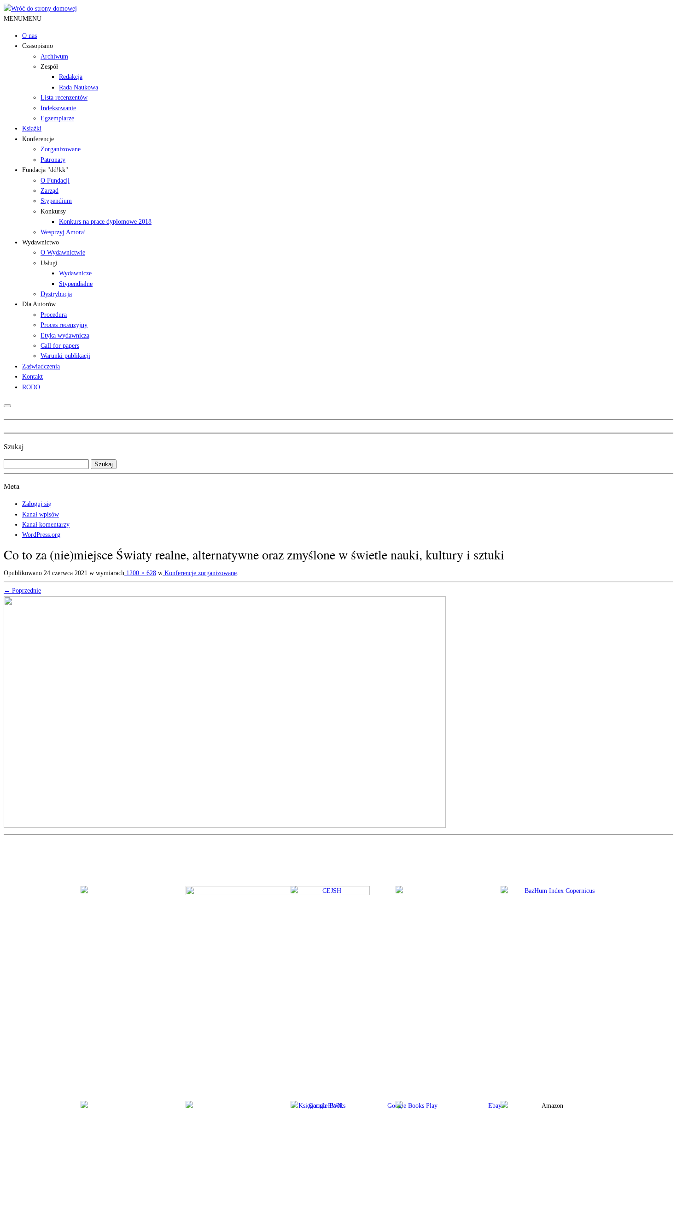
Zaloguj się (36, 503)
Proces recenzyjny (64, 324)
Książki (31, 128)
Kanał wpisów (40, 514)
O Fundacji (55, 180)
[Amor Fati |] (40, 8)
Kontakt (32, 376)
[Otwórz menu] (7, 405)
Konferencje (38, 139)
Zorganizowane (61, 149)
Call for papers (60, 345)
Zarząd (49, 190)
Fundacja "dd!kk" (45, 169)
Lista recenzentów (64, 97)
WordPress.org (41, 534)
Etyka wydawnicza (65, 335)
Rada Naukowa (78, 87)
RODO (31, 387)
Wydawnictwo (40, 242)
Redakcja (70, 76)
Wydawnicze (75, 273)
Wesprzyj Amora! (63, 232)
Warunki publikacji (65, 355)
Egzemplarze (57, 118)
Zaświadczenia (41, 366)
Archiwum (54, 56)
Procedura (54, 314)
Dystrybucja (56, 294)
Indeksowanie (58, 108)
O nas (29, 35)
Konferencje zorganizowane (200, 573)
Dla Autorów (39, 304)
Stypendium (56, 200)
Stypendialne (76, 283)
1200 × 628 (140, 573)
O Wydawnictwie (63, 252)
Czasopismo (37, 45)
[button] (22, 18)
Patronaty (53, 159)
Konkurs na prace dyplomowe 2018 (105, 221)
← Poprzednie (22, 590)
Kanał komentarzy (46, 524)
